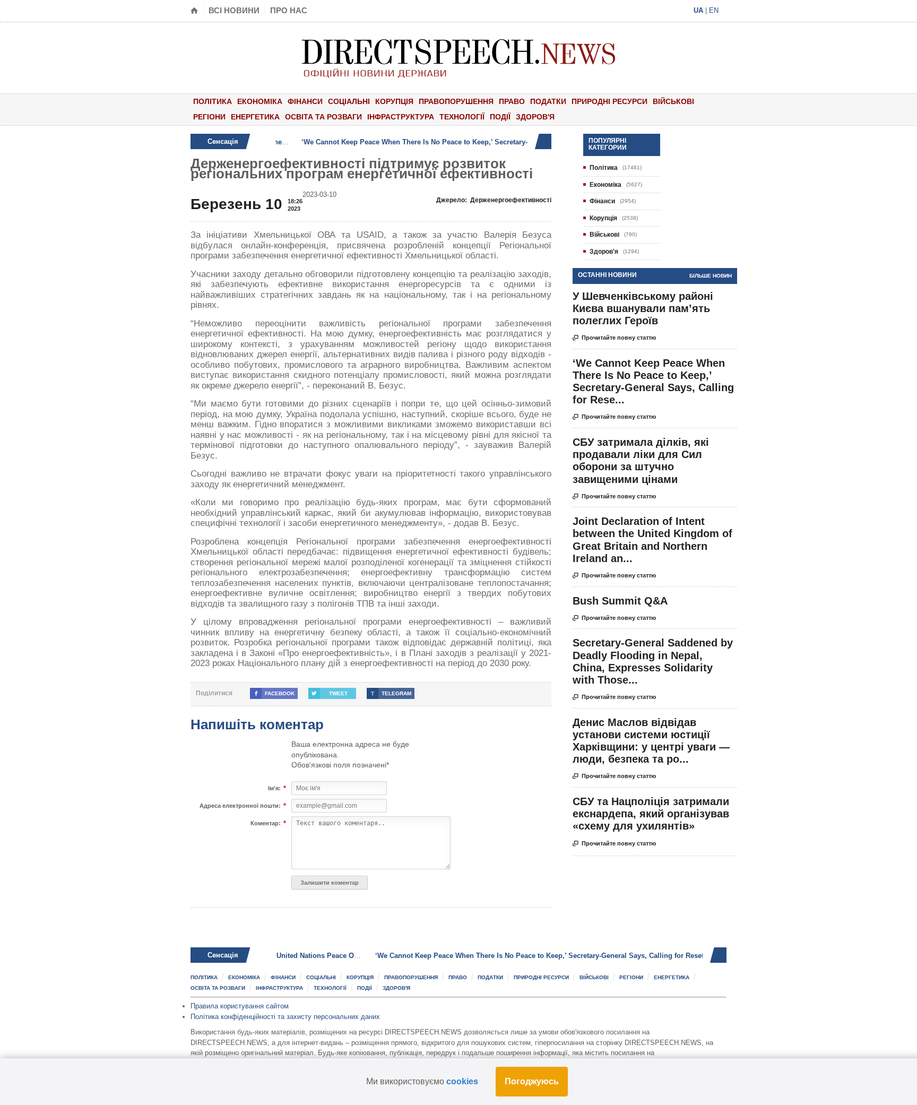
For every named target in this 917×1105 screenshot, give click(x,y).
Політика (212, 101)
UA (698, 10)
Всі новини (234, 10)
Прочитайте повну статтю (614, 337)
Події (500, 117)
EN (714, 10)
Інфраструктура (400, 117)
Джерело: (493, 200)
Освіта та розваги (323, 117)
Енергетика (255, 117)
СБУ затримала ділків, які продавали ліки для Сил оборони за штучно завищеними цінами (641, 460)
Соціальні (349, 101)
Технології (462, 117)
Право (512, 101)
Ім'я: (274, 788)
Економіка (259, 101)
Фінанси (305, 101)
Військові (673, 101)
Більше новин (710, 276)
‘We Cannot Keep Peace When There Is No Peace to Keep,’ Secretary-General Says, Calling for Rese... (653, 381)
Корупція (394, 101)
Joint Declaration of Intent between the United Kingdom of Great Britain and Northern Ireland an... (652, 539)
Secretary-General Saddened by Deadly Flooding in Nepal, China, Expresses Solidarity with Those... (653, 661)
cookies (462, 1081)
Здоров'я (535, 117)
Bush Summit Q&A (620, 601)
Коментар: (265, 823)
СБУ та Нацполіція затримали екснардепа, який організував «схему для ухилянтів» (651, 814)
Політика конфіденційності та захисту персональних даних (285, 1017)
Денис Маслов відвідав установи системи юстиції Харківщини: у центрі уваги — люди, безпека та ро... (651, 740)
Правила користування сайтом (240, 1006)
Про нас (288, 10)
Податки (548, 101)
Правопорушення (456, 101)
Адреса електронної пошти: (240, 806)
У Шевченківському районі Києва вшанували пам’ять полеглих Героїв (643, 308)
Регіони (209, 117)
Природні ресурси (609, 101)
